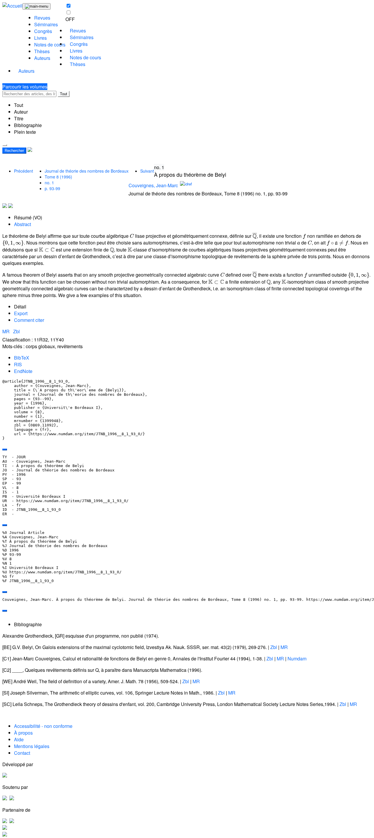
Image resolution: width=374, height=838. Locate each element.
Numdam (297, 658)
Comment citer (29, 320)
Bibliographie (28, 125)
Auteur (21, 111)
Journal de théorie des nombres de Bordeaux (87, 171)
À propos (23, 732)
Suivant (147, 171)
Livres (40, 37)
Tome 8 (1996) (58, 177)
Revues (42, 17)
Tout (63, 94)
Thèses (42, 51)
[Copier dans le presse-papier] (4, 449)
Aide (19, 739)
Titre (18, 118)
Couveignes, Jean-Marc (153, 185)
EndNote (23, 371)
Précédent (23, 171)
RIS (18, 364)
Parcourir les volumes (24, 86)
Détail (20, 306)
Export (20, 313)
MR (6, 331)
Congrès (43, 31)
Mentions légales (31, 746)
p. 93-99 (52, 188)
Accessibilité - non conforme (43, 726)
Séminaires (46, 24)
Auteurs (42, 58)
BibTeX (21, 357)
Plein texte (25, 132)
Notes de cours (49, 44)
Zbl (16, 331)
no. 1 (49, 182)
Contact (22, 752)
